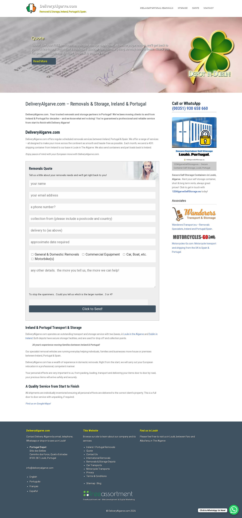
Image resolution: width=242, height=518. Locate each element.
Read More (40, 61)
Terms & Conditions (96, 476)
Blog (99, 483)
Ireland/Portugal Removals (156, 8)
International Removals (98, 458)
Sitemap (90, 483)
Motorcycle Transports (98, 469)
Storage (182, 8)
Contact (208, 8)
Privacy (90, 472)
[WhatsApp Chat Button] (234, 510)
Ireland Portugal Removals (58, 38)
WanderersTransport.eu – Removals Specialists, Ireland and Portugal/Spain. (192, 226)
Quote (195, 8)
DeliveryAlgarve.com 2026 (122, 511)
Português (35, 481)
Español (34, 491)
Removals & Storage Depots (101, 461)
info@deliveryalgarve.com (40, 468)
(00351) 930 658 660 (190, 108)
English (33, 477)
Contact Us (92, 454)
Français (34, 486)
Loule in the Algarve (133, 334)
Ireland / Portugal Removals (100, 447)
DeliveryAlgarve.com (58, 6)
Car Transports (94, 465)
